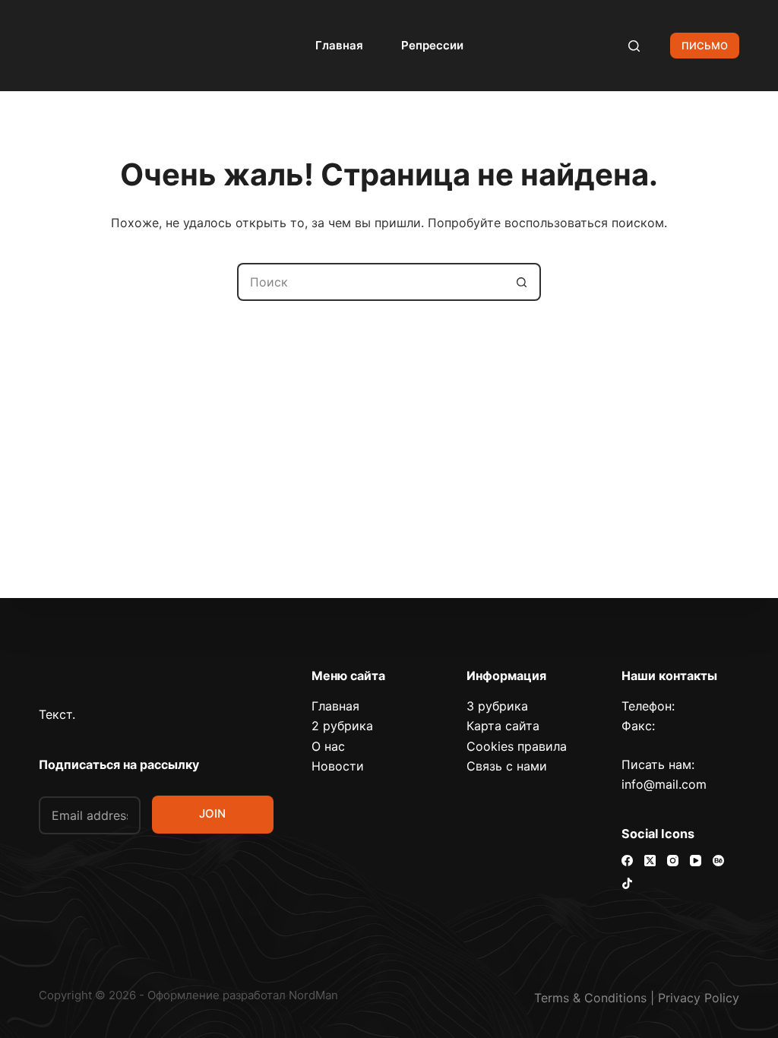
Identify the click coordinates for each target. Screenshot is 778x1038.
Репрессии (432, 45)
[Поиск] (634, 46)
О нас (328, 746)
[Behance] (718, 860)
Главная (339, 45)
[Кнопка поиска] (522, 282)
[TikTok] (627, 883)
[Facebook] (627, 860)
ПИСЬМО (705, 46)
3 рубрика (497, 706)
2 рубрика (342, 725)
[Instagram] (672, 860)
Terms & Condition (587, 997)
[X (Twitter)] (650, 860)
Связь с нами (506, 766)
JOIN (212, 813)
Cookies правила (516, 746)
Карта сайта (502, 725)
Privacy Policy (698, 997)
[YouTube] (695, 860)
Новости (338, 766)
